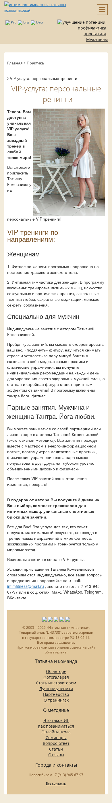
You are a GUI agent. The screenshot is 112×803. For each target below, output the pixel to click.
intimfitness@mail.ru (25, 586)
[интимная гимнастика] (46, 6)
